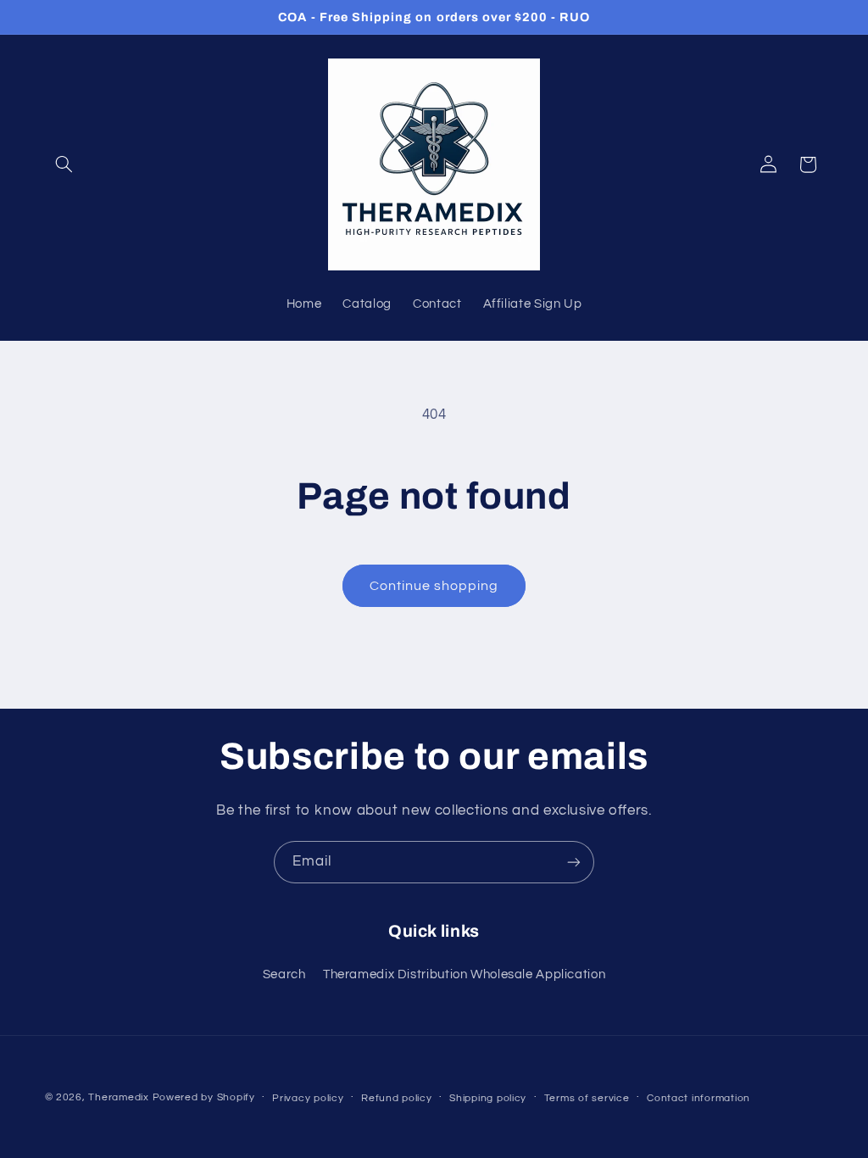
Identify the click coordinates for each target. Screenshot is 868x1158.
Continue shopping (434, 586)
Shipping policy (487, 1098)
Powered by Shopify (204, 1097)
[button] (64, 164)
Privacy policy (307, 1098)
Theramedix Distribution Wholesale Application (464, 974)
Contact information (698, 1098)
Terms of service (587, 1098)
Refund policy (396, 1098)
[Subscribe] (573, 861)
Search (284, 974)
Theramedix (118, 1097)
